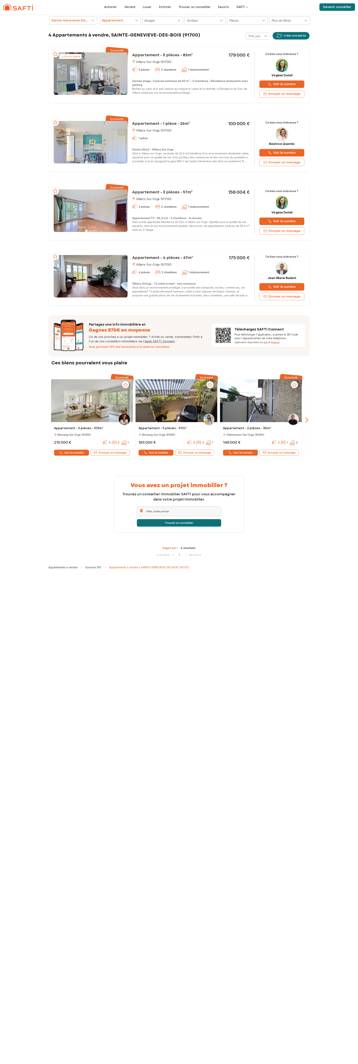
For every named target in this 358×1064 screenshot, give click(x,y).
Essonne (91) (93, 567)
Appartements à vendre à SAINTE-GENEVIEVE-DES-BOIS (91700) (149, 567)
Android (275, 342)
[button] (91, 73)
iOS (266, 342)
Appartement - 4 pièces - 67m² (162, 257)
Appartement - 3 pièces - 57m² (162, 192)
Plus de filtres (289, 20)
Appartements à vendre (63, 567)
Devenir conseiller (337, 7)
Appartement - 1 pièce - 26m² (161, 123)
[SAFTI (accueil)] (18, 7)
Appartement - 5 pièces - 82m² (162, 55)
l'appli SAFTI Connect (159, 341)
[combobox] (257, 36)
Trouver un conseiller (179, 523)
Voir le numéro (284, 84)
